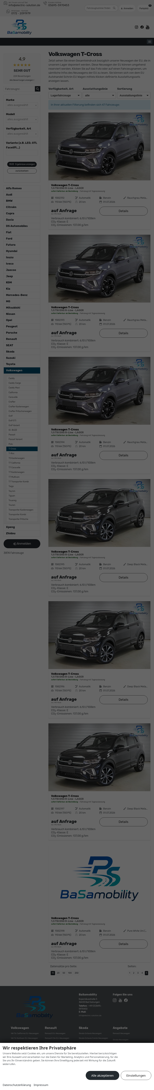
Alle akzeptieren (102, 1075)
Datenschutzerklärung (17, 1085)
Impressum (41, 1085)
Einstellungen (136, 1075)
